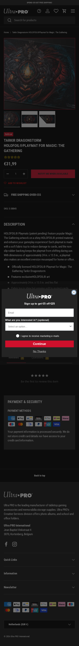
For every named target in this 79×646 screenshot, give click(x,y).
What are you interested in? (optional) (27, 320)
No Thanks (39, 351)
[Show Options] (70, 326)
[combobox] (38, 326)
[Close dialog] (74, 292)
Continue (39, 344)
